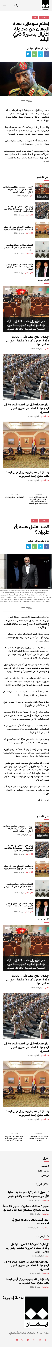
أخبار (31, 195)
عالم (35, 17)
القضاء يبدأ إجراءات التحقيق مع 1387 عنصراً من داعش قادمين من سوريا (18, 247)
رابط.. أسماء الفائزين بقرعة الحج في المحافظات (30, 1221)
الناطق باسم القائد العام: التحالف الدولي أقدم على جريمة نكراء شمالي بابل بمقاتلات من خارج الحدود (38, 500)
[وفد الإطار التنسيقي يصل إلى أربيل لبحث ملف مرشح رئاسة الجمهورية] (42, 230)
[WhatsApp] (34, 54)
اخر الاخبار (29, 215)
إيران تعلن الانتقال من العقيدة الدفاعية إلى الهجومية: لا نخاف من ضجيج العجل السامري (18, 209)
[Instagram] (39, 1340)
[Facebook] (46, 54)
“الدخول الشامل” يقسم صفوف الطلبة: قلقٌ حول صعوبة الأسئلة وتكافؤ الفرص (28, 1194)
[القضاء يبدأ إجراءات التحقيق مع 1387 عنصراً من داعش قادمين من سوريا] (42, 249)
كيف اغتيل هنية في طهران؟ (14, 497)
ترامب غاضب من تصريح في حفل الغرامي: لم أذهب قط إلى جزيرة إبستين (19, 266)
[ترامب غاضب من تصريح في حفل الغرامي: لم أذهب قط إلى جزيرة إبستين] (42, 268)
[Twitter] (40, 54)
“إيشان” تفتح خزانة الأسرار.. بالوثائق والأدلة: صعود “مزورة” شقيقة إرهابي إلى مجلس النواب (18, 189)
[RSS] (33, 1340)
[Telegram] (28, 54)
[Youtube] (17, 1340)
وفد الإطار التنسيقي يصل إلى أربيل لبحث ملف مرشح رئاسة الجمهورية (18, 228)
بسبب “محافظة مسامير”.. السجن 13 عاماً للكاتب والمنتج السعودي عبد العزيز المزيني (26, 1208)
